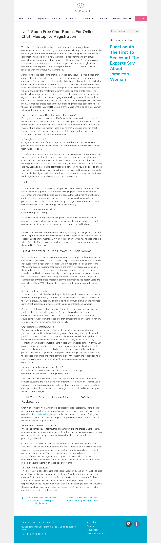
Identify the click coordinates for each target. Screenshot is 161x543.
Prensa (90, 526)
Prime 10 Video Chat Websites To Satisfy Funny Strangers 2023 (82, 499)
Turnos (140, 18)
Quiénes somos (25, 18)
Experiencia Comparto (49, 18)
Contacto (103, 18)
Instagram (129, 524)
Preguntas (70, 18)
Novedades (27, 42)
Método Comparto (122, 18)
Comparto (80, 8)
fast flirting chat (41, 414)
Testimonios (87, 18)
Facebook (137, 524)
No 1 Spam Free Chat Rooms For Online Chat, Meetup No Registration (41, 500)
